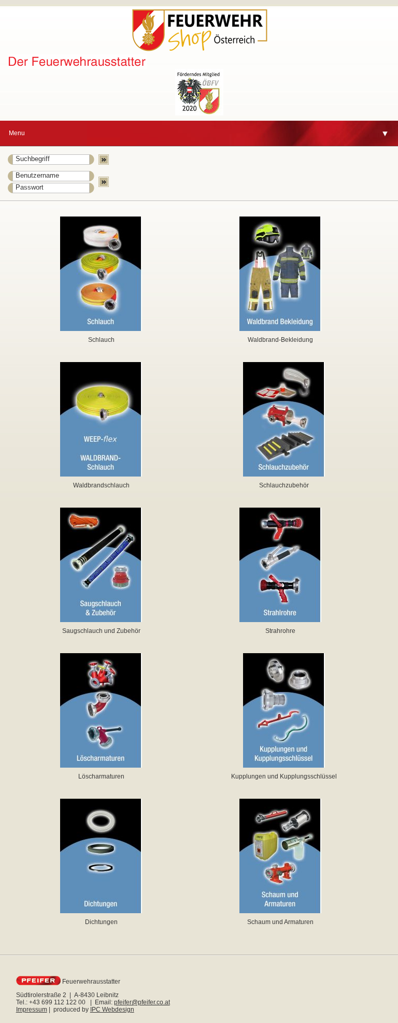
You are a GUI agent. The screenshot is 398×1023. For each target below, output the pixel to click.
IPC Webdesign (112, 1009)
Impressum (31, 1009)
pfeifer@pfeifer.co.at (142, 1002)
